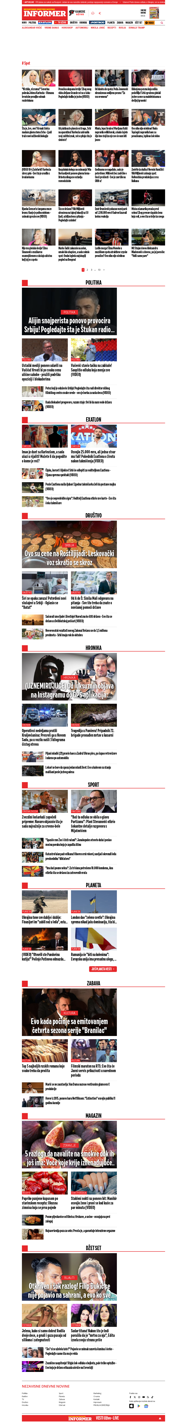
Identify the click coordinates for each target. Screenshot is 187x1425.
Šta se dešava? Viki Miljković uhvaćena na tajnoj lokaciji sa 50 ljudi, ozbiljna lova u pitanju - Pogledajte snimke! (73, 214)
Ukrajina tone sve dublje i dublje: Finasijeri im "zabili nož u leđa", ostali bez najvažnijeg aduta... (44, 920)
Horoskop (67, 27)
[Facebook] (130, 1397)
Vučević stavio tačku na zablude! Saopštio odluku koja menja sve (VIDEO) (91, 370)
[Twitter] (135, 1397)
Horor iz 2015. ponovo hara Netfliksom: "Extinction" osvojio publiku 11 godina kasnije (80, 1101)
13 (99, 269)
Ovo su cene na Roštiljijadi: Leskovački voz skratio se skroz (69, 558)
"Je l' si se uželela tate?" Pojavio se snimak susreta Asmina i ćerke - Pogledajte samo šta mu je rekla (79, 1351)
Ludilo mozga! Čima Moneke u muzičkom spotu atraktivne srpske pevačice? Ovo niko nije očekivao (111, 252)
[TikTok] (152, 1397)
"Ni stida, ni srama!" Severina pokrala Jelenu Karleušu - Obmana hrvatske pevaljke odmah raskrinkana (38, 94)
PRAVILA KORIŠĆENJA (102, 1405)
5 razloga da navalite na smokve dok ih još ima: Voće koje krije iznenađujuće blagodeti (69, 1159)
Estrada (26, 1325)
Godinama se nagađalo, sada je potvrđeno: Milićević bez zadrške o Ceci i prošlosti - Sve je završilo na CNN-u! (111, 175)
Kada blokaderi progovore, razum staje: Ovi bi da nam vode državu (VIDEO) (78, 405)
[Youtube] (143, 1397)
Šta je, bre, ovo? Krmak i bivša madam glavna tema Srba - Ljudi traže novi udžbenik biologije (37, 132)
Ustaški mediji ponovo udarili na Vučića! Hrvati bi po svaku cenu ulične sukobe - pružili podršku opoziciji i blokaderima (42, 373)
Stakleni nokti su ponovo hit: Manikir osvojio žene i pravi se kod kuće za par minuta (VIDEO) (94, 1203)
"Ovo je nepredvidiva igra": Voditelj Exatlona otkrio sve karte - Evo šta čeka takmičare (80, 501)
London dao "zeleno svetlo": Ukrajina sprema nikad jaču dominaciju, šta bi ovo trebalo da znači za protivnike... (93, 920)
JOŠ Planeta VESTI (102, 969)
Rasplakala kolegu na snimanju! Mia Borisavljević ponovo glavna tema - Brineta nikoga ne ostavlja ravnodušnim (74, 175)
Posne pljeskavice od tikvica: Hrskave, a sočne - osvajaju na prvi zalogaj (77, 1219)
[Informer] (93, 13)
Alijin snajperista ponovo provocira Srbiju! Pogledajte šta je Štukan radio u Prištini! (69, 325)
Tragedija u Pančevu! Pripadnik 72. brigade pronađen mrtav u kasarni (92, 733)
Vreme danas (52, 27)
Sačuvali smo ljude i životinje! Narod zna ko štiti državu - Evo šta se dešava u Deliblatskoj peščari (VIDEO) (78, 619)
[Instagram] (139, 1397)
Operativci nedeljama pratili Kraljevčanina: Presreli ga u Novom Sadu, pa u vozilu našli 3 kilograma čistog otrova (44, 738)
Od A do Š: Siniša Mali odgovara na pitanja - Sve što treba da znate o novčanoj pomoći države (92, 603)
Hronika (83, 22)
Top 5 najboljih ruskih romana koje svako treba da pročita (43, 1068)
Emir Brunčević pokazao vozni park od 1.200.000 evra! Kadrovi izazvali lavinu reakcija (111, 212)
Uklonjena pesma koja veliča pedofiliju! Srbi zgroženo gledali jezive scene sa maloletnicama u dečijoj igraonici (146, 94)
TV (23, 1399)
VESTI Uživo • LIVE (107, 1418)
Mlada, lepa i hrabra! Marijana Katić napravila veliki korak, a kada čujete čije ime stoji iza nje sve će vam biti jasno (111, 134)
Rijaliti (69, 1278)
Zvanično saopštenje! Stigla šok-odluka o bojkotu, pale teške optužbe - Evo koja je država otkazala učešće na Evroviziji (80, 1365)
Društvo (73, 22)
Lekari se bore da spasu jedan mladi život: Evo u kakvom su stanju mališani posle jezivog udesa (78, 770)
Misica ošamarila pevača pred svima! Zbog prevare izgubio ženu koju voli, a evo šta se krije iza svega (147, 212)
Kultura (69, 1013)
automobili (82, 27)
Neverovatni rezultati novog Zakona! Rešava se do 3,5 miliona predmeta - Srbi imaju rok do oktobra (76, 633)
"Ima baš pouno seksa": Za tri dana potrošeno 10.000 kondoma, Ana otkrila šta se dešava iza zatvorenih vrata (79, 870)
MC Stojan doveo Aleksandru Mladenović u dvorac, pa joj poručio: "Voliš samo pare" (148, 252)
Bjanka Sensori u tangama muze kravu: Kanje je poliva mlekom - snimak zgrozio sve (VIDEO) (36, 212)
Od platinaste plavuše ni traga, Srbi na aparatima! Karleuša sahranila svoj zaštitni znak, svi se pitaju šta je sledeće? (75, 134)
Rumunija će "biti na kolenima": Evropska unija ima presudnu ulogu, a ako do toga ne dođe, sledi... (93, 957)
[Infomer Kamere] (79, 13)
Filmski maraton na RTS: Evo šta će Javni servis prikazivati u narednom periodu (93, 1071)
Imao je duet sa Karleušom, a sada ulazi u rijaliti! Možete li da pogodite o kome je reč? (44, 456)
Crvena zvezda (30, 811)
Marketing (97, 1393)
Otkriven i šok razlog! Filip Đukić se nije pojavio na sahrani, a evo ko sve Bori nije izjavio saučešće (69, 1291)
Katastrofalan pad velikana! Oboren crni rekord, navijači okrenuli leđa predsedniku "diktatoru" (80, 856)
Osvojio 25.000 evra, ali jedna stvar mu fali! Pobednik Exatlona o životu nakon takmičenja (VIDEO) (93, 456)
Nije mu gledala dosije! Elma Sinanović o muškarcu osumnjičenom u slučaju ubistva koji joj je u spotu (37, 254)
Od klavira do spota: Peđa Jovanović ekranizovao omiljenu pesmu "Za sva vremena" (111, 93)
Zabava (120, 22)
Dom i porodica (79, 1192)
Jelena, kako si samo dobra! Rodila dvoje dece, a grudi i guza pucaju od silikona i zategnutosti (44, 1335)
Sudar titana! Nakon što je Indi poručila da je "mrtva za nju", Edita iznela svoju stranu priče (93, 1335)
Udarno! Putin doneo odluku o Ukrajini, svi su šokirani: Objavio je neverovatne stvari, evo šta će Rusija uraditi (121, 2)
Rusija (122, 27)
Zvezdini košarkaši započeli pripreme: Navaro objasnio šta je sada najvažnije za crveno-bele (42, 822)
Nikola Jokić (98, 27)
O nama (97, 1396)
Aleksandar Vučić (32, 27)
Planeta (111, 22)
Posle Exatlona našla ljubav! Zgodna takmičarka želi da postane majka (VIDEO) (80, 487)
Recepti (112, 27)
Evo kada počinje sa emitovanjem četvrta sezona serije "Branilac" (69, 1026)
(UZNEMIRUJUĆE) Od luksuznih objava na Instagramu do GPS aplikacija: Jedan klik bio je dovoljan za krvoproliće (69, 691)
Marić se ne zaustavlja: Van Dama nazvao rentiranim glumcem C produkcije (77, 1087)
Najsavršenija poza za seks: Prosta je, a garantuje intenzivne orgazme (80, 1231)
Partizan (76, 811)
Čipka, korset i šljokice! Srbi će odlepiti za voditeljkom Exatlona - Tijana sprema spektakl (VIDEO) (77, 473)
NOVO (24, 22)
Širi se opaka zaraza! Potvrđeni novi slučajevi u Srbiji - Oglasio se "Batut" (44, 603)
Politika (32, 22)
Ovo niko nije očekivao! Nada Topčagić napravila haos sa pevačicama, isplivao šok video (145, 132)
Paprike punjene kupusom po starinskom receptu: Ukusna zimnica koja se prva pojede (40, 1203)
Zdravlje (69, 1145)
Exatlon (26, 446)
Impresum (98, 1402)
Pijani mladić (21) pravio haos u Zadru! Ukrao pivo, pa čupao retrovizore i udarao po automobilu (81, 756)
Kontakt (96, 1399)
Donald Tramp (137, 27)
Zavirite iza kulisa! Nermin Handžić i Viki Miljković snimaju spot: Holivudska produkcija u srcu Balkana (147, 175)
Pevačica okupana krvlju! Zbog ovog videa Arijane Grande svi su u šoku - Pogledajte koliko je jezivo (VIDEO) (74, 93)
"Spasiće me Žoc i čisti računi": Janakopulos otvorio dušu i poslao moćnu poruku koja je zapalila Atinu (78, 842)
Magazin (129, 22)
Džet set (138, 22)
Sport (61, 1393)
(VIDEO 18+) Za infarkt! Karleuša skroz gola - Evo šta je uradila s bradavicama (36, 173)
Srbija (69, 545)
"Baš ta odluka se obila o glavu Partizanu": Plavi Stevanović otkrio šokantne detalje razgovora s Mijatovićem (93, 824)
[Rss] (148, 1397)
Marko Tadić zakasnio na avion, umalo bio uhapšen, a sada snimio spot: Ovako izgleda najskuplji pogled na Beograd (73, 254)
